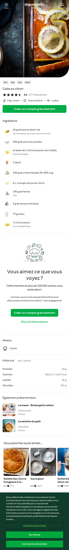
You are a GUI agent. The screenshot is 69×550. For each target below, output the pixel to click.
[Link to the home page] (34, 6)
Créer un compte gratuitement (34, 109)
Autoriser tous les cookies (34, 544)
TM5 (20, 82)
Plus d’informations (34, 322)
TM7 (6, 82)
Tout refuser (34, 535)
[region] (34, 521)
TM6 (13, 82)
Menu (6, 8)
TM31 (27, 82)
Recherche (62, 8)
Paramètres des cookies (34, 525)
